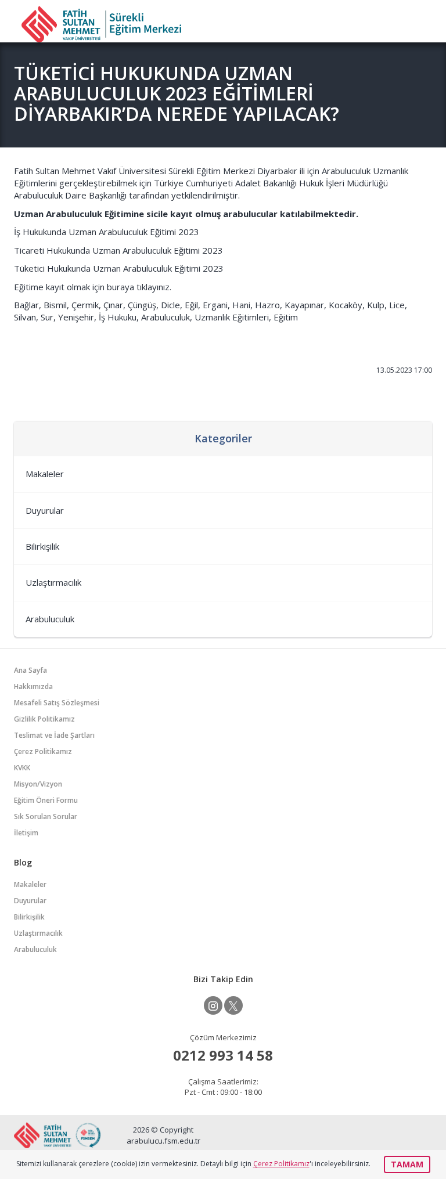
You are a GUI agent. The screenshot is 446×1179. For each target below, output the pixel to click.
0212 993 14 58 (223, 1055)
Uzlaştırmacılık (53, 582)
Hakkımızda (33, 686)
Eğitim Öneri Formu (46, 800)
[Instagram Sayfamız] (213, 1005)
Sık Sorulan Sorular (45, 816)
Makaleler (45, 473)
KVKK (22, 768)
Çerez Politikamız (43, 751)
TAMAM (407, 1164)
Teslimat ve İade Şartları (54, 735)
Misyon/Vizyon (38, 784)
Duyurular (45, 510)
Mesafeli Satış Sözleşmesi (56, 703)
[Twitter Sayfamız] (233, 1005)
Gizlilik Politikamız (44, 719)
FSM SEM (101, 24)
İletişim (26, 833)
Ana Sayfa (30, 670)
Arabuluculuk (50, 619)
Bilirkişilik (42, 546)
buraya (120, 287)
